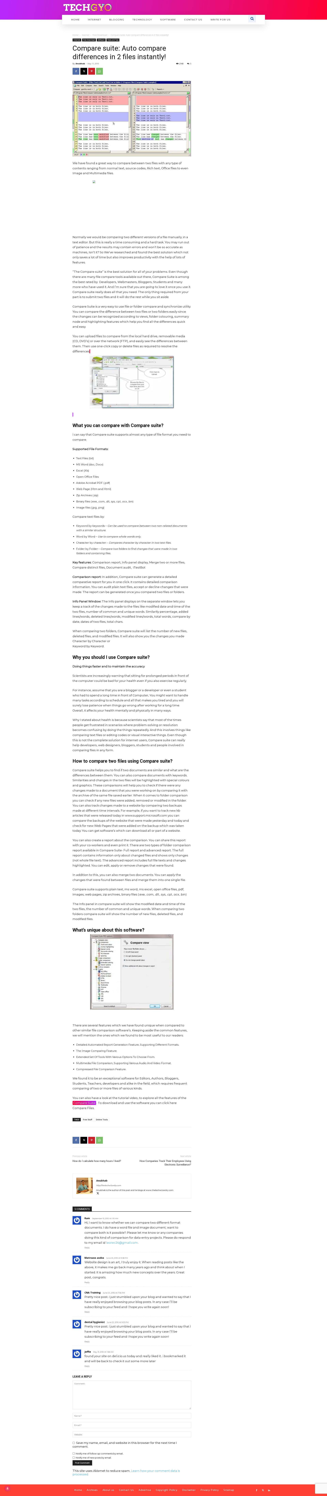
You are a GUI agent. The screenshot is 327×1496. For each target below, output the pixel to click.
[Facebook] (76, 71)
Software (101, 40)
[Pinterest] (91, 71)
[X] (83, 71)
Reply (87, 1247)
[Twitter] (263, 1490)
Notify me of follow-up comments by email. (99, 1453)
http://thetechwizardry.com (108, 1185)
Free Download (99, 35)
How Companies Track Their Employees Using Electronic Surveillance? (165, 1163)
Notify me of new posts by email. (93, 1457)
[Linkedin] (269, 1490)
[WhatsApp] (99, 71)
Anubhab (80, 63)
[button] (252, 18)
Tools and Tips (112, 40)
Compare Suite (84, 1103)
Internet (85, 35)
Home (76, 35)
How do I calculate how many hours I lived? (97, 1161)
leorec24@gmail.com (122, 1242)
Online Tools (102, 1119)
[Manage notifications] (7, 1488)
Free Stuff (87, 1119)
